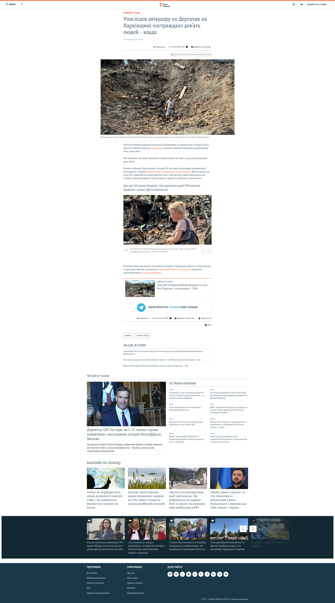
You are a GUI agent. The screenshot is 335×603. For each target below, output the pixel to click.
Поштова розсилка (95, 583)
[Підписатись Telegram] (207, 574)
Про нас (131, 573)
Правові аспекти (135, 583)
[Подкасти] (294, 4)
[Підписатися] (225, 574)
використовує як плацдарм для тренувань (168, 172)
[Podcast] (219, 574)
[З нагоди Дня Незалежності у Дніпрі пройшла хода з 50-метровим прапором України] (229, 529)
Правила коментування (98, 593)
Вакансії (131, 588)
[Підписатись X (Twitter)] (182, 574)
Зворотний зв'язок (135, 593)
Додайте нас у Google (316, 4)
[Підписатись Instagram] (194, 574)
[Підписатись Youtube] (188, 574)
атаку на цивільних (151, 273)
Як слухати (92, 573)
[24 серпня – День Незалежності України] (270, 529)
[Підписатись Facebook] (170, 574)
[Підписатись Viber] (201, 574)
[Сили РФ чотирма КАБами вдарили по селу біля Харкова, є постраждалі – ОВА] (140, 288)
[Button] (159, 47)
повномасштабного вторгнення (174, 269)
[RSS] (213, 574)
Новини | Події (131, 13)
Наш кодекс (132, 578)
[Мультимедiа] (302, 4)
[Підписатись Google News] (176, 574)
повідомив (157, 148)
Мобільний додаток (96, 578)
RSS (88, 588)
